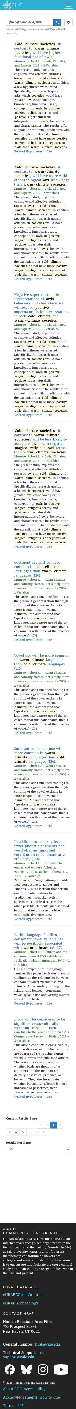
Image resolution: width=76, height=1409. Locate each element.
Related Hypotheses (28, 151)
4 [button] (16, 1132)
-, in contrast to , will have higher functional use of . (37, 50)
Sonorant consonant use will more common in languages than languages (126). (39, 755)
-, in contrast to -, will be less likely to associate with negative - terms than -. (40, 441)
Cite (49, 151)
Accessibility (35, 1389)
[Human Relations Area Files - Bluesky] (26, 1369)
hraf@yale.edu (47, 1344)
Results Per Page (18, 1142)
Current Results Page (21, 1118)
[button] (37, 1132)
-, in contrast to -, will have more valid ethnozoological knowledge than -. (42, 175)
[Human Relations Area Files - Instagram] (43, 1369)
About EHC (12, 1389)
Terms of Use (15, 1405)
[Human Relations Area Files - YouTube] (61, 1369)
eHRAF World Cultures (22, 1295)
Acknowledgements (20, 1397)
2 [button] (60, 1125)
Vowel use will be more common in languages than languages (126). (42, 661)
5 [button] (23, 1132)
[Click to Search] (57, 22)
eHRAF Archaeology (20, 1303)
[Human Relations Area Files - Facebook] (10, 1369)
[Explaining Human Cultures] (11, 5)
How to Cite (50, 1397)
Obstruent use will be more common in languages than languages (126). (40, 568)
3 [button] (9, 1132)
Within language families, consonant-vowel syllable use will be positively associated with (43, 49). (38, 941)
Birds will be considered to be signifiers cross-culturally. (39, 1021)
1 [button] (53, 1125)
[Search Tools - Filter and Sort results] (68, 22)
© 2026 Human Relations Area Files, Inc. (29, 1382)
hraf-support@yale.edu (24, 1354)
